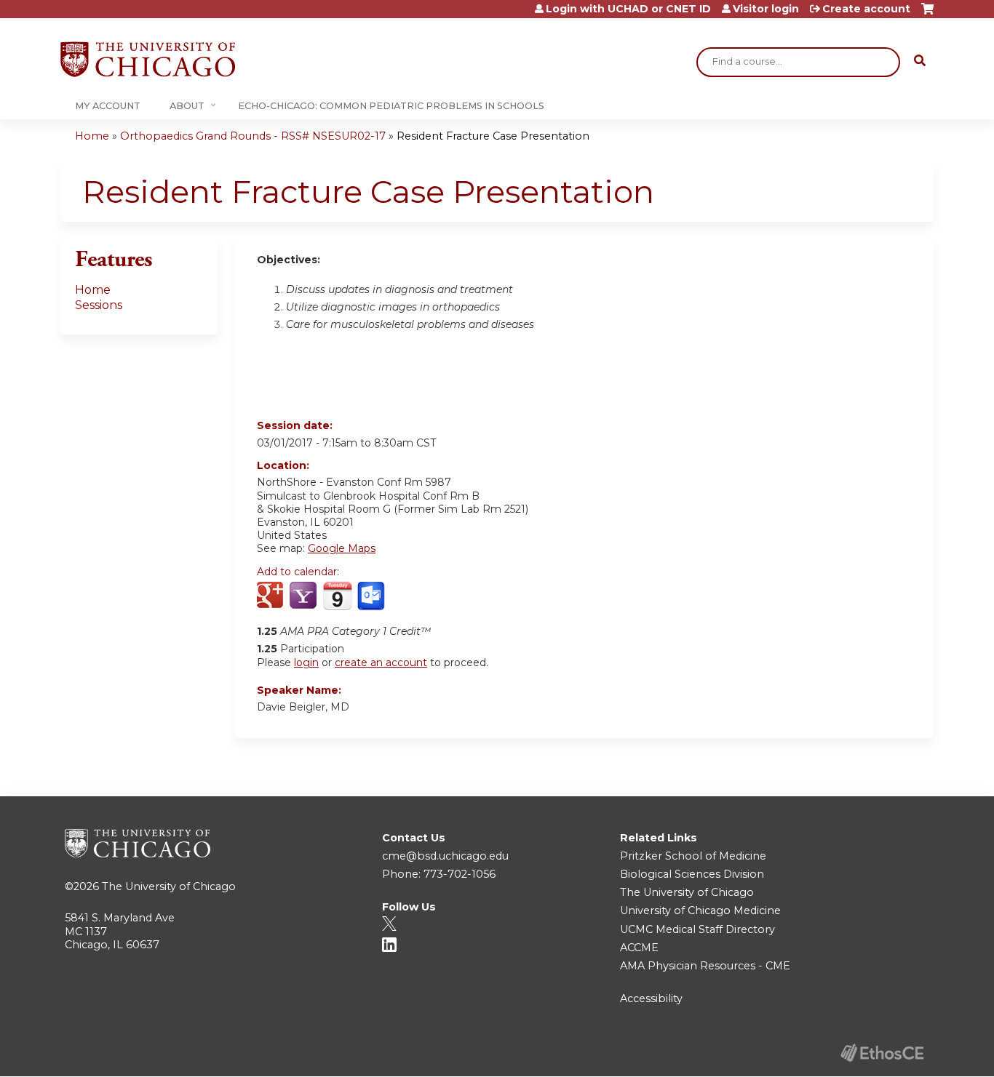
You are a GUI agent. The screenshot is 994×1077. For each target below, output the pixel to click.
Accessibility (651, 998)
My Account (107, 105)
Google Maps (341, 548)
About (187, 105)
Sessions (98, 305)
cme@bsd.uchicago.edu (445, 855)
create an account (381, 662)
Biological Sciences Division (692, 874)
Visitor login (766, 9)
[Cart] (927, 14)
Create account (866, 9)
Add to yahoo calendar (304, 596)
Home (92, 136)
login (306, 662)
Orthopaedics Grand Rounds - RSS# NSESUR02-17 (253, 136)
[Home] (147, 59)
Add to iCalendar (337, 595)
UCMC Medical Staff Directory (697, 929)
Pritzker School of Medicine (693, 855)
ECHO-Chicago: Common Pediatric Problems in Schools (391, 105)
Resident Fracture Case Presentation (493, 136)
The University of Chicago (169, 886)
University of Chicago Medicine (700, 910)
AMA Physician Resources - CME (705, 965)
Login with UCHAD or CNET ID (628, 9)
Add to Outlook (372, 596)
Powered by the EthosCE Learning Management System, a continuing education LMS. (882, 1052)
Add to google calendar (272, 596)
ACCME (639, 947)
